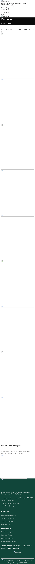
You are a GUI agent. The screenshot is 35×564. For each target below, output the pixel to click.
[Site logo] (5, 1)
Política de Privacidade (8, 515)
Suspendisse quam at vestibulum (16, 74)
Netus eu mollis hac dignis (13, 120)
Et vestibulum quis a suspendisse (16, 165)
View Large (3, 67)
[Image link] (17, 559)
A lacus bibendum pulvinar (13, 347)
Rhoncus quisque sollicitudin (14, 392)
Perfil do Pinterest (7, 538)
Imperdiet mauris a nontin (13, 211)
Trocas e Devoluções (8, 521)
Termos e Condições (8, 518)
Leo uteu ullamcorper (11, 301)
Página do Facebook (7, 535)
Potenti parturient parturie (13, 438)
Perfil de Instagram (7, 532)
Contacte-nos (5, 525)
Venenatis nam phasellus (12, 256)
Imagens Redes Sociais (8, 541)
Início (3, 24)
